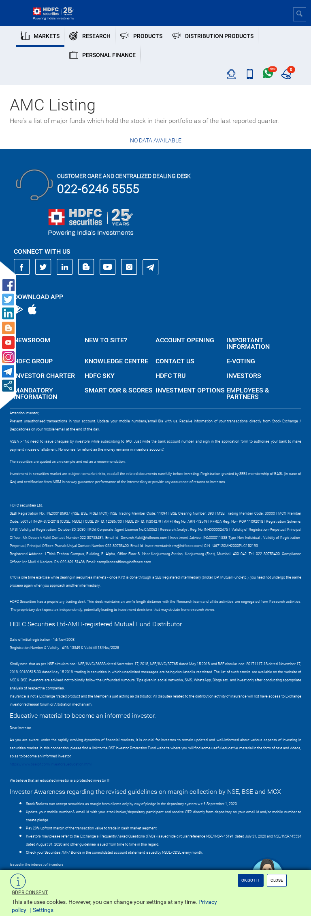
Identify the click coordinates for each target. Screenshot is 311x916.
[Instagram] (129, 267)
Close (277, 880)
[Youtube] (108, 267)
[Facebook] (22, 267)
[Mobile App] (250, 74)
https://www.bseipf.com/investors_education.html (51, 764)
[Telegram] (151, 267)
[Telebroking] (231, 74)
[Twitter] (43, 267)
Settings (43, 910)
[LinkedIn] (65, 267)
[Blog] (86, 267)
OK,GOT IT (250, 880)
